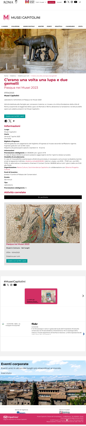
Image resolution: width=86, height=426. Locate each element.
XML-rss (80, 421)
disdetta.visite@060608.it (35, 161)
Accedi (59, 2)
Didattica (58, 26)
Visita (80, 26)
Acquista (51, 2)
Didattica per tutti (23, 76)
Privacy (70, 420)
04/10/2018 (57, 330)
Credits (59, 421)
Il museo (5, 26)
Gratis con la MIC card (15, 116)
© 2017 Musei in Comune (57, 420)
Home (6, 76)
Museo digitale (29, 26)
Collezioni (15, 26)
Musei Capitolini (25, 18)
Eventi (49, 26)
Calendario (70, 26)
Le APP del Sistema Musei (32, 300)
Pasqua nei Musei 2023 (17, 244)
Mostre (41, 26)
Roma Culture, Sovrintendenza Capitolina (33, 167)
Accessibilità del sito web (69, 421)
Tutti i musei (40, 2)
